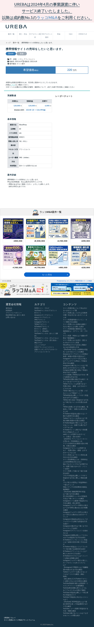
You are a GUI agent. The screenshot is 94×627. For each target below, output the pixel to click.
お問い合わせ (10, 317)
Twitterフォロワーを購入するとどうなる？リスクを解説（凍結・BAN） (75, 574)
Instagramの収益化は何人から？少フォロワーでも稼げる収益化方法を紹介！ (75, 521)
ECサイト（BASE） (41, 329)
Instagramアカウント (41, 322)
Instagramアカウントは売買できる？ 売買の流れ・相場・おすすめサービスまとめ (75, 450)
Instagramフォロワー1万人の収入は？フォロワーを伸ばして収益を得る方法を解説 (75, 361)
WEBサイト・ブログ (41, 308)
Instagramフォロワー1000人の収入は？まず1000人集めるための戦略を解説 (75, 508)
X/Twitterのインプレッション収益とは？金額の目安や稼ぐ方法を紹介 (75, 542)
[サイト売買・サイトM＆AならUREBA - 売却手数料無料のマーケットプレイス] (16, 27)
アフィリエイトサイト (42, 352)
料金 (58, 34)
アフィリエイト (29, 59)
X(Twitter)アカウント (41, 326)
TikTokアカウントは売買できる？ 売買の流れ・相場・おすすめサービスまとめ (75, 386)
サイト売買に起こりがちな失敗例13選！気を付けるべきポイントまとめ (75, 315)
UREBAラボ (82, 34)
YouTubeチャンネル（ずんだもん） (46, 338)
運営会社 (9, 308)
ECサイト (37, 313)
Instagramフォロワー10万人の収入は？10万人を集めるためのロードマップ (75, 515)
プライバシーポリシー (14, 313)
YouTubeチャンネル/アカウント (45, 310)
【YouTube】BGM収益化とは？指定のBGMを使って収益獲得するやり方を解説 (75, 604)
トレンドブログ (40, 345)
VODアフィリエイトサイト (44, 347)
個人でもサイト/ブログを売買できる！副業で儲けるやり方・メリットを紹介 (75, 466)
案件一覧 (11, 34)
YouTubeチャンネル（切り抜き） (46, 340)
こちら (13, 85)
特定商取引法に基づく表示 (15, 315)
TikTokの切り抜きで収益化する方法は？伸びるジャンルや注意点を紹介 (75, 402)
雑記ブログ (38, 342)
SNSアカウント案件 (47, 35)
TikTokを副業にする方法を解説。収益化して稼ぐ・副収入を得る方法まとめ (75, 409)
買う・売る (23, 34)
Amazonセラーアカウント (43, 315)
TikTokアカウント (40, 324)
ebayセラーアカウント (42, 317)
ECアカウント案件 (35, 35)
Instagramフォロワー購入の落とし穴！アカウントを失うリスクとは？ (75, 563)
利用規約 (9, 310)
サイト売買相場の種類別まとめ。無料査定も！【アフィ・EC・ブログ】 (75, 331)
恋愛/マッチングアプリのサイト (46, 349)
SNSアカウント (40, 320)
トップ (8, 43)
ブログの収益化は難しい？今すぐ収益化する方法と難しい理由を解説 (75, 478)
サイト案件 (21, 64)
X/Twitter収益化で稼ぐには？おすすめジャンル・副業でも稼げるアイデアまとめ (75, 425)
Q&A (70, 34)
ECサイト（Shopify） (42, 331)
